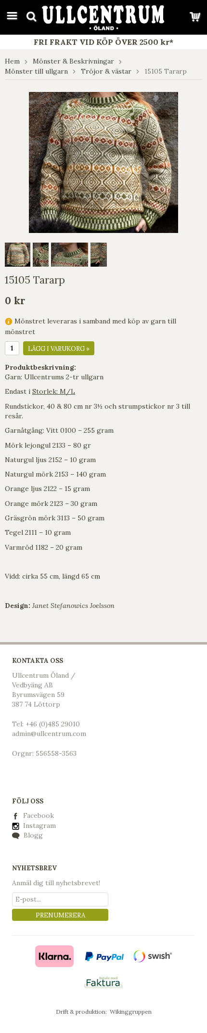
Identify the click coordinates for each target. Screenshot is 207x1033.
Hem (12, 61)
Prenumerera (60, 915)
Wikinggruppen (131, 1011)
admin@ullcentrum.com (49, 733)
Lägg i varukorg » (59, 349)
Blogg (32, 835)
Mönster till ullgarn (36, 71)
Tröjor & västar (106, 71)
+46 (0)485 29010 (53, 724)
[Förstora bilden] (103, 161)
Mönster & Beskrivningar (73, 61)
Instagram (38, 825)
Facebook (38, 815)
